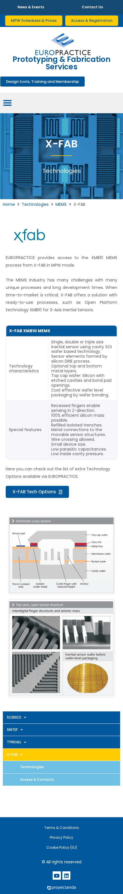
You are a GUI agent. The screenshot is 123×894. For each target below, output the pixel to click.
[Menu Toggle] (7, 102)
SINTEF (12, 729)
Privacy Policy (61, 837)
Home (9, 204)
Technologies (35, 204)
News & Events (30, 7)
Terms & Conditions (61, 827)
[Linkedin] (66, 875)
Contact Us (92, 7)
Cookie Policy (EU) (61, 847)
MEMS (61, 204)
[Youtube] (57, 875)
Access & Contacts (37, 779)
